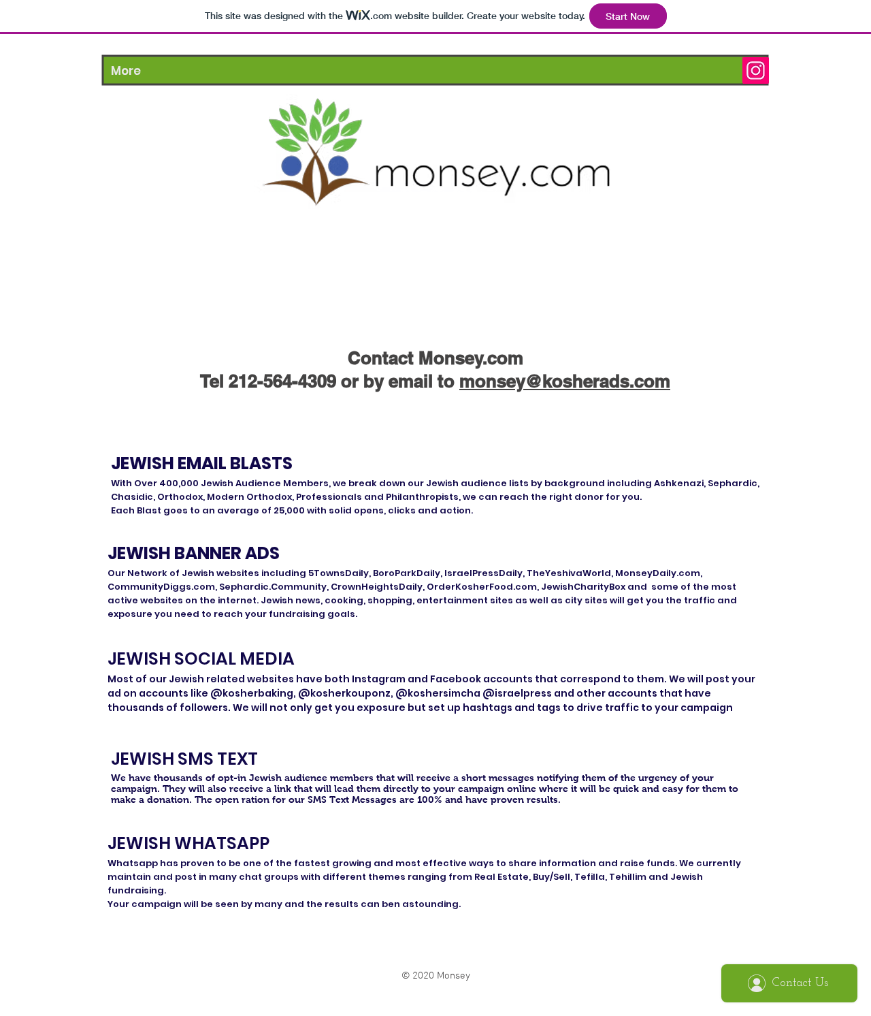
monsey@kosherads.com (564, 381)
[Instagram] (755, 70)
